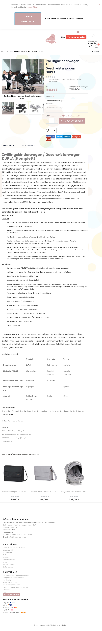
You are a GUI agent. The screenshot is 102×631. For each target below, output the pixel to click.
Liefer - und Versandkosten (14, 547)
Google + (76, 136)
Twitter (59, 136)
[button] (90, 46)
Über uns (6, 589)
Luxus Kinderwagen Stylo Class (15, 587)
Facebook (50, 136)
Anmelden (92, 43)
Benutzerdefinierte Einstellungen (64, 19)
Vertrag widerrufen (76, 37)
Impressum (7, 552)
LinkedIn (67, 136)
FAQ (4, 592)
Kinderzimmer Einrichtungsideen (16, 575)
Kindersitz (7, 580)
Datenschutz (8, 567)
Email (48, 139)
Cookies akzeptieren (27, 18)
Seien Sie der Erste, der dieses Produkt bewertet (65, 80)
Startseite (2, 51)
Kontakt (6, 557)
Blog (63, 37)
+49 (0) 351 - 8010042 (25, 534)
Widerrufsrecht (9, 560)
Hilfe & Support (9, 564)
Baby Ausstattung (10, 582)
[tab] (10, 146)
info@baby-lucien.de (17, 537)
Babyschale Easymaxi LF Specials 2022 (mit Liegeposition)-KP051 (74, 491)
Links (5, 562)
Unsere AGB (8, 550)
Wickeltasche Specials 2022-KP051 (44, 491)
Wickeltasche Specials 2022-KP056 (15, 491)
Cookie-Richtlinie (33, 7)
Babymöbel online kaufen (13, 577)
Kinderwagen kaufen (11, 585)
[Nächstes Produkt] (86, 60)
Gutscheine (7, 555)
